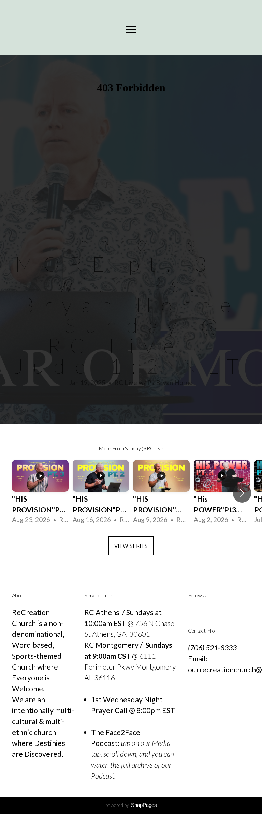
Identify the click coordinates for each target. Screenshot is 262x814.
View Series (131, 546)
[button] (242, 493)
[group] (40, 493)
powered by (131, 805)
